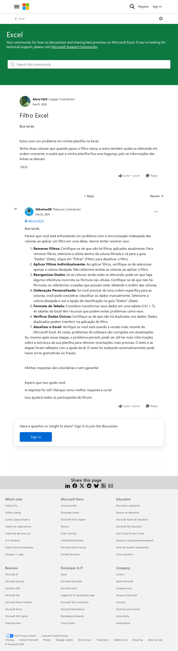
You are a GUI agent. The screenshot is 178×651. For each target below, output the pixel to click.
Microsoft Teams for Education (132, 519)
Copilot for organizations (18, 526)
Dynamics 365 (12, 588)
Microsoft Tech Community (75, 602)
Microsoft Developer (71, 581)
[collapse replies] (15, 208)
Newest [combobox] (157, 196)
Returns (65, 526)
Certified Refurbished (72, 540)
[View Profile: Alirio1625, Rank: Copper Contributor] (25, 101)
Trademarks (102, 639)
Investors (121, 602)
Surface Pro (11, 505)
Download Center (70, 512)
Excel (22, 18)
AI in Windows (12, 540)
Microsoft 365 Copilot (16, 616)
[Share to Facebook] (75, 485)
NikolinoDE (44, 209)
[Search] (132, 6)
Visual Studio (68, 623)
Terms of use (84, 639)
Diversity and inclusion (128, 609)
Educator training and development (134, 540)
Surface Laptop (13, 512)
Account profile (69, 505)
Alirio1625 (40, 99)
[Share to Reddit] (89, 485)
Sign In (157, 6)
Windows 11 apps (14, 554)
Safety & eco (120, 639)
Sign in (36, 437)
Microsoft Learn (69, 588)
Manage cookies (64, 639)
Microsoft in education (128, 505)
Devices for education (127, 512)
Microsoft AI (11, 574)
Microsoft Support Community (74, 46)
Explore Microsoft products (19, 547)
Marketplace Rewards (72, 616)
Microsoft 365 (12, 595)
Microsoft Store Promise (73, 547)
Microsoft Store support (73, 519)
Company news (124, 588)
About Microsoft (124, 581)
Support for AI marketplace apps (78, 595)
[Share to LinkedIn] (67, 485)
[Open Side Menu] (16, 6)
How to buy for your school (130, 533)
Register (143, 6)
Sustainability (123, 623)
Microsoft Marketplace (73, 609)
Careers (120, 574)
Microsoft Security (14, 581)
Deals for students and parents (132, 547)
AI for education (124, 554)
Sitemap (9, 639)
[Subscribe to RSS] (103, 485)
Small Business (13, 623)
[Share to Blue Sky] (96, 485)
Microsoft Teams (13, 609)
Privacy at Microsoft (126, 595)
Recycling (138, 639)
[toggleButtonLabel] (161, 18)
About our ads (155, 639)
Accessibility (122, 616)
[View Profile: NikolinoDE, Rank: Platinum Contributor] (29, 211)
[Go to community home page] (26, 6)
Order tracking (68, 533)
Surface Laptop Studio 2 (17, 519)
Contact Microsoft (28, 639)
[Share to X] (82, 485)
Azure (64, 574)
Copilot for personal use (17, 533)
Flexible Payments (70, 554)
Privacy (47, 639)
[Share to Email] (110, 485)
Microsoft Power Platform (18, 602)
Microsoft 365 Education (129, 526)
